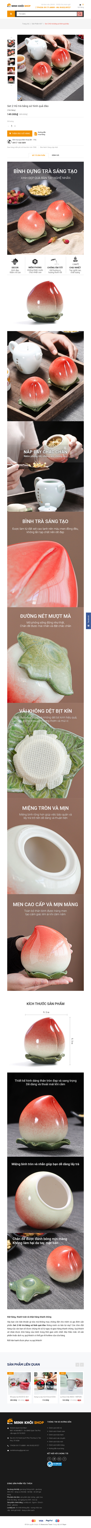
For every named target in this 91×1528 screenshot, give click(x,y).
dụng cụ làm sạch (28, 1510)
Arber (9, 1505)
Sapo (64, 1524)
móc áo (34, 1500)
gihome (15, 1505)
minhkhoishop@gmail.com (19, 1450)
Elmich (40, 1502)
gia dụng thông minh (27, 1489)
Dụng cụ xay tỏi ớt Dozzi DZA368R (46, 1397)
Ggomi (34, 1502)
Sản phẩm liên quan (23, 1364)
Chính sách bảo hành (56, 1435)
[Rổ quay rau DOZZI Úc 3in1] (19, 1383)
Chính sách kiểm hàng (56, 1445)
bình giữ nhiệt (16, 1510)
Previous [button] (11, 85)
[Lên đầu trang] (88, 1523)
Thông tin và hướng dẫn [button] (59, 1422)
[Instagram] (64, 1459)
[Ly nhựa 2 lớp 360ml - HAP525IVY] (71, 1383)
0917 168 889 (19, 142)
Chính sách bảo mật (56, 1442)
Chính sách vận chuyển (57, 1438)
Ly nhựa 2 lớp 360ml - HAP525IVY (71, 1397)
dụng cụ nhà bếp (20, 1492)
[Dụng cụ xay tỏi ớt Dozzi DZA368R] (45, 1383)
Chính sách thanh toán (57, 1431)
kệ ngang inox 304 (24, 1500)
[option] (12, 44)
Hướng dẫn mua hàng (42, 133)
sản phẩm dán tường (27, 1497)
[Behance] (59, 1459)
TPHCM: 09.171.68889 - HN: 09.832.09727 (53, 7)
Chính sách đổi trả (55, 1428)
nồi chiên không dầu (23, 1508)
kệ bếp (30, 1492)
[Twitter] (54, 1459)
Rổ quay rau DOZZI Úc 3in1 (19, 1397)
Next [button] (11, 37)
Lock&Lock (27, 1502)
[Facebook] (49, 1459)
